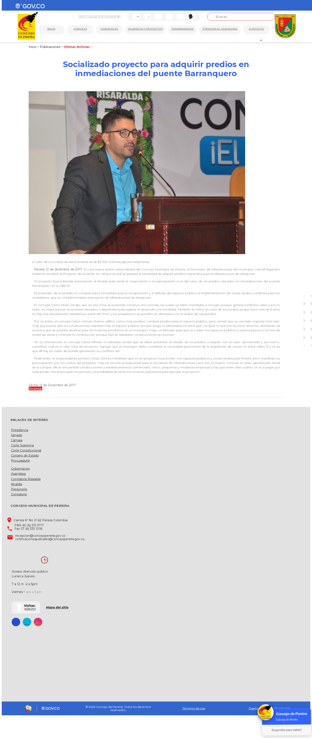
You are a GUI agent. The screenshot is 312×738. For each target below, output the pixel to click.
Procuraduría (20, 461)
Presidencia (19, 430)
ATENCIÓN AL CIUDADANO (220, 28)
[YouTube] (308, 316)
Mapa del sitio (57, 607)
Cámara (16, 440)
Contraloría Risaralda (26, 479)
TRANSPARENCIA (182, 28)
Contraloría (19, 494)
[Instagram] (308, 325)
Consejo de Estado (25, 455)
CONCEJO (80, 28)
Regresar (35, 388)
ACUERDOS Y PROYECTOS (145, 28)
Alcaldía (16, 484)
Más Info (284, 708)
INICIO (51, 28)
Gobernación (20, 469)
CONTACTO (256, 28)
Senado (16, 435)
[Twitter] (308, 308)
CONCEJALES (109, 28)
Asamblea (18, 474)
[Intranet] (308, 342)
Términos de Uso (193, 708)
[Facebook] (308, 299)
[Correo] (308, 333)
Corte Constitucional (26, 450)
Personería (19, 489)
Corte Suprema (22, 445)
